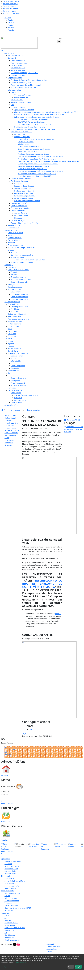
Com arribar (9, 878)
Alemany (11, 27)
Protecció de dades (54, 946)
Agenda (7, 747)
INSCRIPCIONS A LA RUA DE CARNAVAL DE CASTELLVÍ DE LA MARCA (42, 584)
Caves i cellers (10, 440)
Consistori (8, 864)
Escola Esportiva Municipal (15, 928)
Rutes (7, 438)
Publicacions (9, 757)
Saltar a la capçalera (11, 1)
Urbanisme (9, 910)
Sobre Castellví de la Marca (15, 881)
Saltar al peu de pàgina (12, 13)
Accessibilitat (52, 949)
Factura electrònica (12, 905)
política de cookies (21, 963)
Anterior (4, 803)
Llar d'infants (10, 935)
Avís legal (50, 944)
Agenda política (10, 749)
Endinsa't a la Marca (14, 410)
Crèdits (49, 951)
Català (10, 20)
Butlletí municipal (11, 923)
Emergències (10, 883)
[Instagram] (18, 944)
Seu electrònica (10, 871)
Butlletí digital (10, 925)
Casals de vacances (12, 940)
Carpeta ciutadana (12, 901)
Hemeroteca (9, 937)
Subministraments (12, 886)
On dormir (9, 443)
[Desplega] (23, 411)
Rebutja (70, 967)
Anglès (10, 25)
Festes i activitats (33, 410)
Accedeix (4, 775)
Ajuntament (5, 859)
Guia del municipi (11, 888)
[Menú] (2, 50)
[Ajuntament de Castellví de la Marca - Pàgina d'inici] (19, 43)
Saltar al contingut (10, 4)
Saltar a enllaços (9, 11)
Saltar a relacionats (10, 8)
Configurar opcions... (8, 967)
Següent (11, 803)
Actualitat (5, 913)
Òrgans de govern (12, 866)
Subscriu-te (5, 821)
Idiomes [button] (8, 18)
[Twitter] (14, 944)
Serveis (7, 896)
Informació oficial (11, 869)
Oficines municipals (12, 893)
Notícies (8, 754)
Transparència (10, 873)
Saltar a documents (10, 6)
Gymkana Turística (12, 430)
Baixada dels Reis (11, 423)
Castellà (11, 22)
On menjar (9, 445)
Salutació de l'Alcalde (13, 861)
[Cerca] (59, 41)
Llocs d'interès (10, 435)
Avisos (7, 752)
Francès (11, 30)
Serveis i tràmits (7, 891)
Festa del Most (10, 415)
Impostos (8, 903)
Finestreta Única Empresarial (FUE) (18, 908)
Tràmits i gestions (11, 898)
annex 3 (58, 614)
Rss (6, 933)
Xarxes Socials (10, 930)
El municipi (5, 876)
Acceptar (78, 967)
